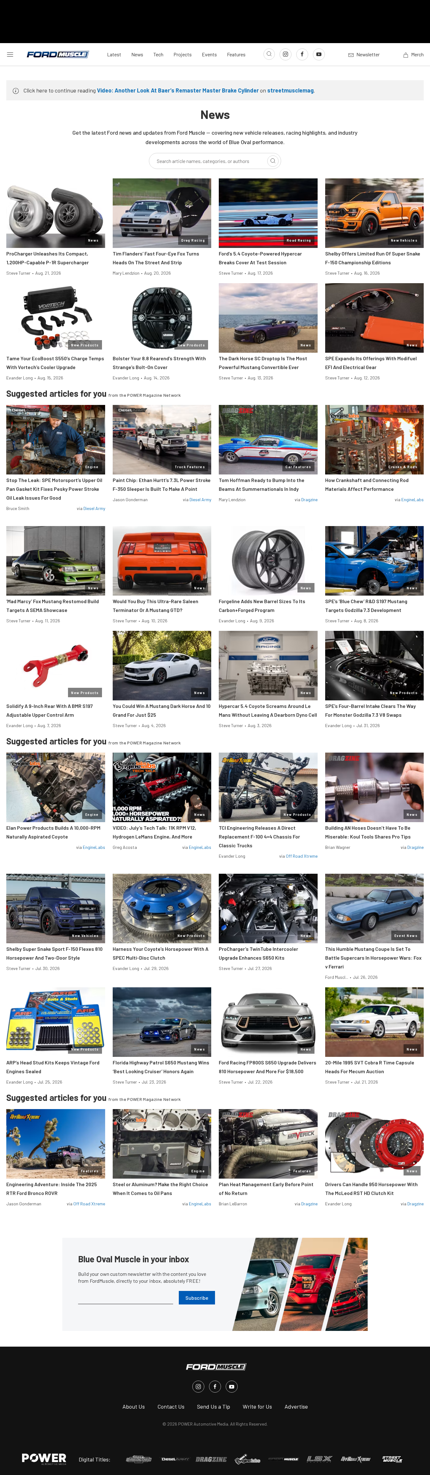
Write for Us (257, 1406)
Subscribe (196, 1298)
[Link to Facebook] (302, 54)
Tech (158, 54)
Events (209, 54)
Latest (114, 54)
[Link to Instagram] (285, 54)
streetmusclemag (290, 90)
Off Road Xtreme (302, 856)
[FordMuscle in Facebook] (215, 1387)
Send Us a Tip (213, 1406)
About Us (133, 1406)
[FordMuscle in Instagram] (198, 1387)
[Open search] (269, 54)
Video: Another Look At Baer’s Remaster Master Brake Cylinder (178, 90)
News (137, 54)
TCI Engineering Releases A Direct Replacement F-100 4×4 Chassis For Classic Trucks (259, 836)
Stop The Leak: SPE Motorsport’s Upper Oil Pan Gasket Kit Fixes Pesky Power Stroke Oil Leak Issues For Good (54, 489)
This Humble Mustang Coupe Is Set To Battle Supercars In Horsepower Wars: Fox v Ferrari (373, 957)
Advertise (296, 1406)
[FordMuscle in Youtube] (232, 1387)
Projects (182, 54)
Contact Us (170, 1406)
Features (236, 54)
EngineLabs (412, 499)
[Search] (273, 161)
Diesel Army (94, 508)
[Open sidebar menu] (10, 54)
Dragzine (309, 499)
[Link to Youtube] (319, 54)
